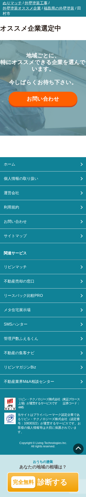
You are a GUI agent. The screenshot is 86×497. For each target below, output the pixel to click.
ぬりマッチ (12, 3)
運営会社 (11, 193)
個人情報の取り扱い (21, 178)
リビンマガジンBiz (20, 367)
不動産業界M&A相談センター (29, 381)
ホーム (9, 164)
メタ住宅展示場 (17, 310)
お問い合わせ (43, 99)
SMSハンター (15, 324)
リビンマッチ (15, 267)
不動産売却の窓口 (19, 281)
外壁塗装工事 (36, 3)
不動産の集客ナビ (19, 353)
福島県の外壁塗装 (59, 8)
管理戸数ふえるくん (21, 339)
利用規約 (11, 207)
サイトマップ (15, 236)
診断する (40, 482)
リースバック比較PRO (23, 296)
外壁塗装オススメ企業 (22, 8)
